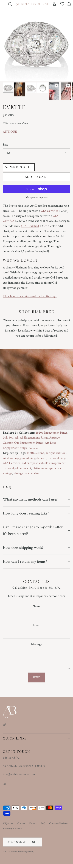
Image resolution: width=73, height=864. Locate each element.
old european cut (32, 463)
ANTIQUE (10, 132)
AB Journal (8, 823)
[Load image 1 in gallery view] (36, 44)
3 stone (39, 453)
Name (36, 606)
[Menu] (4, 4)
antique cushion (56, 453)
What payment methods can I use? (30, 499)
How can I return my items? (25, 561)
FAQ (43, 823)
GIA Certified (49, 211)
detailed (41, 458)
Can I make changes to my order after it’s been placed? (33, 530)
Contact (21, 823)
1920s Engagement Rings (51, 433)
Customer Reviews (58, 823)
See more (33, 448)
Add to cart (36, 177)
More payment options (36, 197)
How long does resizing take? (26, 513)
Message (36, 644)
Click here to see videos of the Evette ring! (30, 296)
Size (5, 145)
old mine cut (23, 468)
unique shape (53, 468)
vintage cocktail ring (26, 473)
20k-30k (8, 438)
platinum (38, 468)
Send (36, 677)
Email (36, 625)
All (16, 438)
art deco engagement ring (19, 458)
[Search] (12, 4)
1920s (30, 453)
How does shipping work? (23, 547)
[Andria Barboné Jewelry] (33, 4)
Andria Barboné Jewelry (21, 851)
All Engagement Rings (34, 438)
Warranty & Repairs (12, 828)
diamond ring (56, 458)
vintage (7, 473)
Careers (32, 823)
